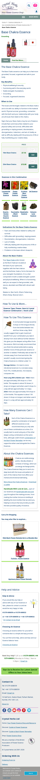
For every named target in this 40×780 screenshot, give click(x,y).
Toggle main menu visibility (23, 17)
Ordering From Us (8, 760)
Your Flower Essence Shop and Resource (21, 723)
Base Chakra (11, 260)
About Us (5, 704)
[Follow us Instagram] (9, 710)
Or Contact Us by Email (11, 620)
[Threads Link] (19, 710)
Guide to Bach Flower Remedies (20, 731)
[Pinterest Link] (24, 710)
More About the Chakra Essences (15, 482)
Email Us (24, 661)
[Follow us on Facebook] (4, 710)
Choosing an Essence (10, 645)
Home (4, 22)
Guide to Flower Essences (18, 727)
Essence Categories (14, 22)
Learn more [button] (7, 778)
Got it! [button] (31, 773)
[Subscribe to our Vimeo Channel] (29, 710)
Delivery (5, 764)
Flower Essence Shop (14, 736)
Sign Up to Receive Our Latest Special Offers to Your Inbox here (20, 671)
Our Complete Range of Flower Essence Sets (16, 25)
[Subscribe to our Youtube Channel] (14, 710)
